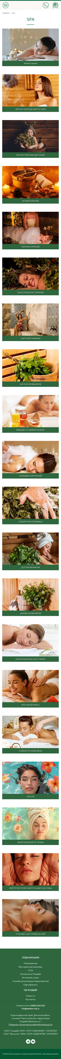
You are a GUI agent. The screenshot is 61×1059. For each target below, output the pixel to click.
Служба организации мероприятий (30, 981)
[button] (5, 5)
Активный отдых (30, 977)
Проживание (30, 963)
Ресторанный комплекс (30, 967)
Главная (5, 13)
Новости (30, 996)
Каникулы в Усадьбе (30, 974)
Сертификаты (30, 984)
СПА (30, 970)
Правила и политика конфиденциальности (31, 1024)
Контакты (31, 999)
